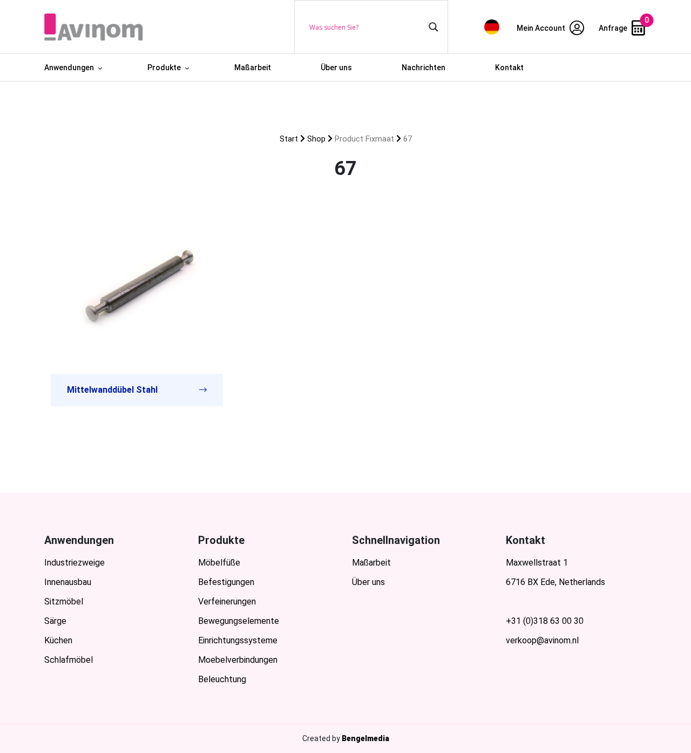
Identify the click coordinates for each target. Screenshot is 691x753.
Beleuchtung (222, 679)
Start (289, 139)
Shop (316, 139)
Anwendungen (69, 67)
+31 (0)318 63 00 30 (545, 621)
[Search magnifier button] (433, 27)
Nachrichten (423, 67)
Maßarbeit (252, 67)
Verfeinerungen (227, 601)
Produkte (164, 67)
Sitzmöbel (63, 601)
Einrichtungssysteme (237, 640)
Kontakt (509, 67)
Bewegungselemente (238, 621)
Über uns (336, 67)
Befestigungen (226, 582)
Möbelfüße (219, 562)
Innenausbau (67, 582)
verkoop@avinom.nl (542, 640)
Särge (55, 621)
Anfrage (614, 28)
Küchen (58, 640)
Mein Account (542, 28)
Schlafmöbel (68, 660)
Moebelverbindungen (237, 660)
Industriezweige (74, 562)
